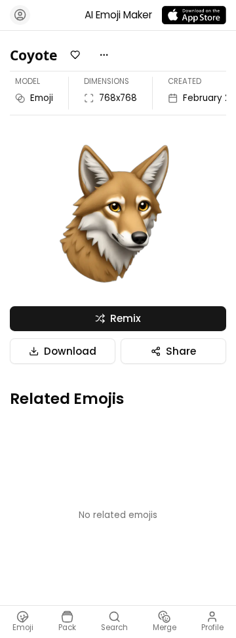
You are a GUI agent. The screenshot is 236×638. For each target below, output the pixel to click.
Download (70, 351)
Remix (125, 318)
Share (181, 351)
